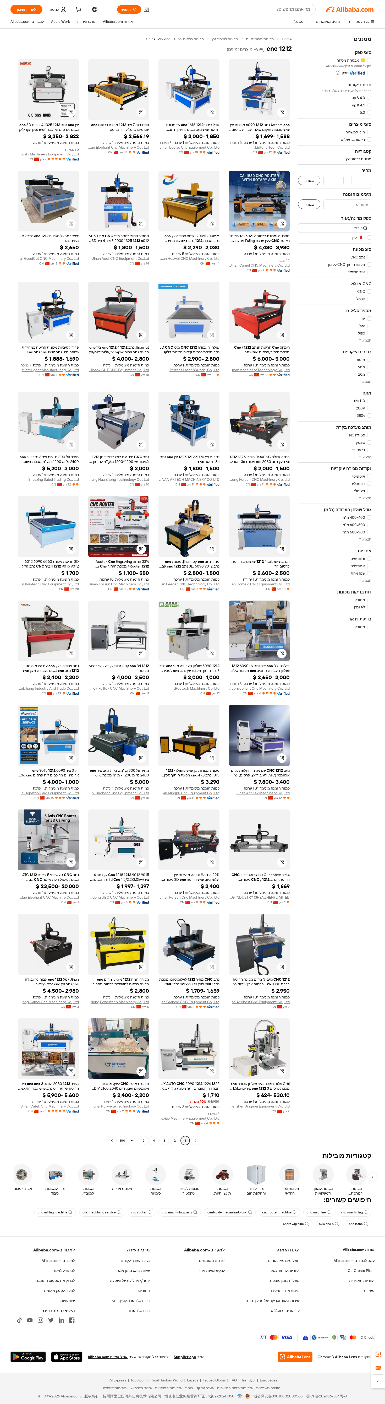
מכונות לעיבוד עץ (225, 39)
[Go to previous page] (195, 1140)
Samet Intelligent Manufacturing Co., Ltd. (48, 370)
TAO (233, 1380)
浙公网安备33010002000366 (278, 1396)
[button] (146, 9)
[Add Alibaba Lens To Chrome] (295, 1357)
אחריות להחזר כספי (285, 1270)
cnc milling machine (52, 1212)
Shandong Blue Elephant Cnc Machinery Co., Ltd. (259, 688)
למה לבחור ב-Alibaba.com (354, 1261)
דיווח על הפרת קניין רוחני (131, 1300)
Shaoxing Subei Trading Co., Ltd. (53, 479)
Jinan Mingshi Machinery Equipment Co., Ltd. (48, 154)
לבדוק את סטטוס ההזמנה (55, 1280)
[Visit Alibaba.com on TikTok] (19, 1320)
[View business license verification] (239, 1396)
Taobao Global (214, 1380)
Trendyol (248, 1380)
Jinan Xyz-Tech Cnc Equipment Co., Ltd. (48, 584)
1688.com (139, 1380)
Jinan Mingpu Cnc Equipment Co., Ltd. (188, 793)
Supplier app (185, 1357)
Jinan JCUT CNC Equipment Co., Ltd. (119, 370)
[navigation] (334, 590)
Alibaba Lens (346, 1357)
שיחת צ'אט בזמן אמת (133, 1270)
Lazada (192, 1380)
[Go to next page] (112, 1140)
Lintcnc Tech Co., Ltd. (272, 147)
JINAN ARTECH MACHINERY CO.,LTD (188, 479)
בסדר (309, 180)
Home (287, 39)
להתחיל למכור (64, 1270)
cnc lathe (356, 1224)
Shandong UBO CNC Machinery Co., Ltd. (118, 897)
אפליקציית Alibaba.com (108, 1357)
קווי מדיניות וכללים (285, 1310)
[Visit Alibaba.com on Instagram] (40, 1320)
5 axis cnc (326, 1224)
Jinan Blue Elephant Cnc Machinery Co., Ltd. (118, 147)
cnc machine (316, 1212)
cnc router (139, 1212)
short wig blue (293, 1224)
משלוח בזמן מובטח (285, 1280)
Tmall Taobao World (167, 1380)
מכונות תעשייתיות (260, 39)
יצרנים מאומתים (212, 1261)
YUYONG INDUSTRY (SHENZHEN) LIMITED (259, 897)
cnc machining (352, 1212)
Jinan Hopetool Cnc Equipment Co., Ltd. (48, 793)
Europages (268, 1380)
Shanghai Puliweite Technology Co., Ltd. (118, 1106)
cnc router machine (277, 1212)
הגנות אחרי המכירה (285, 1290)
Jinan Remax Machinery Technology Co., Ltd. (259, 370)
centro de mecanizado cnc (227, 1212)
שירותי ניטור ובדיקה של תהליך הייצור (272, 1300)
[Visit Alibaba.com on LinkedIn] (61, 1320)
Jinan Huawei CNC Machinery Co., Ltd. (188, 258)
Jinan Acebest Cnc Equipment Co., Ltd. (259, 1002)
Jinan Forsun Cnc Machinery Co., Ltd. (118, 584)
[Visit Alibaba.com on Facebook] (72, 1320)
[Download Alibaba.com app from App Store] (66, 1357)
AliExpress (117, 1380)
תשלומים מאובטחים (284, 1261)
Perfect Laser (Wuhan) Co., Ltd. (194, 370)
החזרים (144, 1290)
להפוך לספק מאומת (59, 1290)
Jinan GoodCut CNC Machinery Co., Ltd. (48, 258)
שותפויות (67, 1300)
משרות (369, 1290)
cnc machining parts (177, 1212)
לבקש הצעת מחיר (211, 1270)
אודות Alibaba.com (359, 1250)
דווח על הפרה (139, 1310)
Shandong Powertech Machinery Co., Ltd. (118, 1002)
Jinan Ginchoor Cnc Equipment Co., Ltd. (118, 793)
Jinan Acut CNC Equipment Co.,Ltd (120, 258)
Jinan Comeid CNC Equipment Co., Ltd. (259, 584)
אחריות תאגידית (362, 1280)
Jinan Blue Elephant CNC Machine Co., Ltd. (48, 897)
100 (122, 1140)
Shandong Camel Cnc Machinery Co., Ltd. (48, 1002)
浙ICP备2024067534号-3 (326, 1396)
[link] (378, 1354)
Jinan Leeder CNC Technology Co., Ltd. (188, 584)
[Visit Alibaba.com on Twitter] (51, 1320)
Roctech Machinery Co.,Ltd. (196, 688)
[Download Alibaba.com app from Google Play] (28, 1357)
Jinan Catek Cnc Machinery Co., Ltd (50, 1106)
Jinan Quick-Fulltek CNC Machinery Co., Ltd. (118, 688)
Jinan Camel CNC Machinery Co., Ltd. (259, 265)
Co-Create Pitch (361, 1270)
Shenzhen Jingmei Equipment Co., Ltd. (259, 1106)
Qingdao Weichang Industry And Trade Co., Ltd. (48, 688)
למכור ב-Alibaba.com (58, 1261)
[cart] (78, 10)
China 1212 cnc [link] (158, 39)
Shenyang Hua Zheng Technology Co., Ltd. (118, 479)
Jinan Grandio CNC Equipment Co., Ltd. (188, 1002)
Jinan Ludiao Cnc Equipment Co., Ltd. (189, 147)
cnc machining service (99, 1212)
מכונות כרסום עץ (191, 39)
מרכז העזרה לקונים (135, 1261)
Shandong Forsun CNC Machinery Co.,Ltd (259, 479)
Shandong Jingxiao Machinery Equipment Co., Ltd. (188, 1118)
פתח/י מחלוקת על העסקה (130, 1280)
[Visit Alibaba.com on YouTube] (30, 1320)
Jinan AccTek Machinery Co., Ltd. (263, 793)
